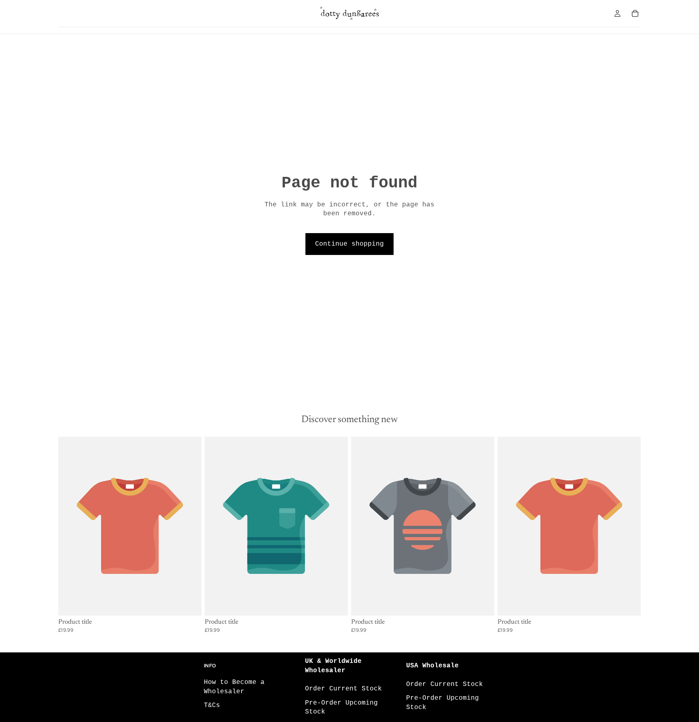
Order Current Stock (343, 688)
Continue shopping (349, 244)
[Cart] (635, 13)
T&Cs (212, 705)
